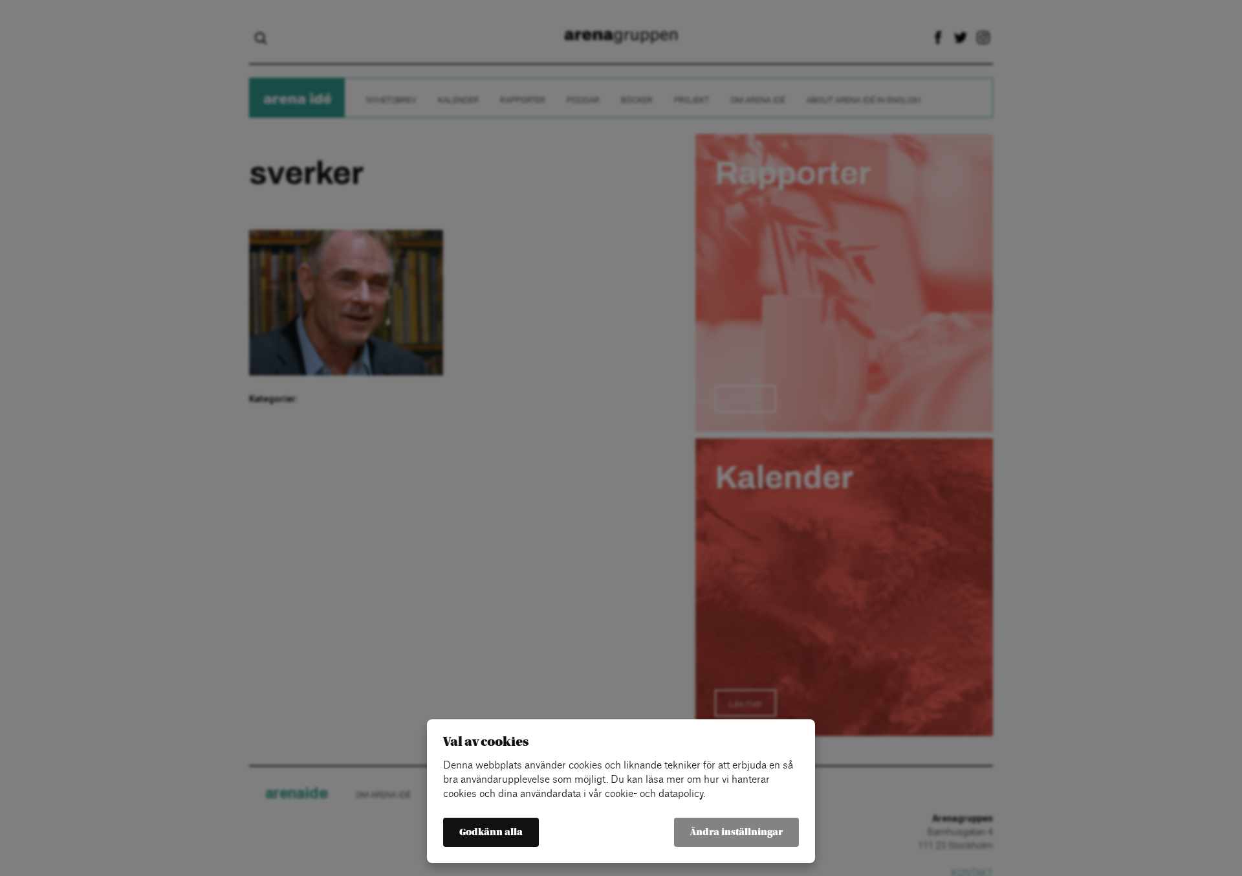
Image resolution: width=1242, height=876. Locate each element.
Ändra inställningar (736, 832)
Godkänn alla (491, 832)
